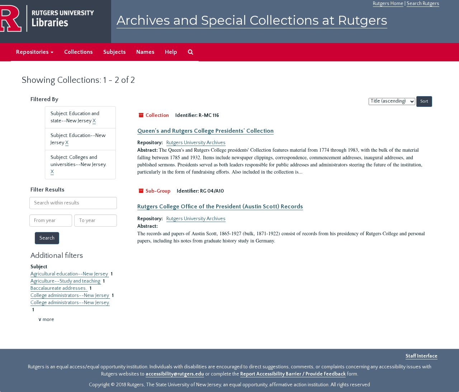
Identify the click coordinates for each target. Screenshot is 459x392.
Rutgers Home (388, 3)
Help (171, 52)
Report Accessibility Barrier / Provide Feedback (293, 374)
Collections (78, 52)
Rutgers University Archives (196, 143)
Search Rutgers (423, 3)
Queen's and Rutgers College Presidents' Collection (205, 131)
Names (145, 52)
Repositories (33, 52)
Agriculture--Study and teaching (65, 281)
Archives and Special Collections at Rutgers (252, 20)
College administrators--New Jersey (70, 295)
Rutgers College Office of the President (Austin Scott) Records (220, 206)
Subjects (114, 52)
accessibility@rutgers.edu (175, 374)
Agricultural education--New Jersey (69, 274)
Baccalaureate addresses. (59, 288)
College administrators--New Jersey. (70, 303)
